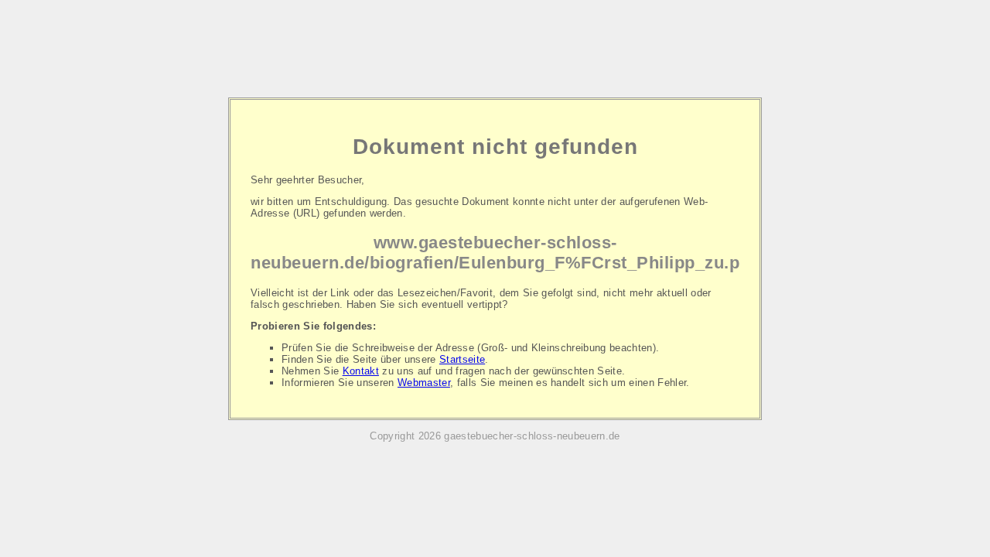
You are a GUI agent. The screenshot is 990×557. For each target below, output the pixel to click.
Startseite (462, 359)
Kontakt (361, 371)
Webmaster (424, 382)
